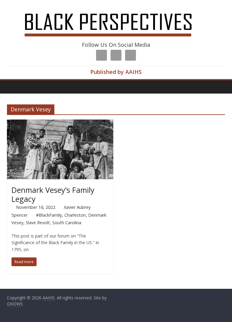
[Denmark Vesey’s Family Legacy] (60, 123)
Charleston (75, 215)
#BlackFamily (49, 215)
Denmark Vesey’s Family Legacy (53, 194)
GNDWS (15, 304)
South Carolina (66, 222)
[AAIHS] (116, 9)
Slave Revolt (38, 222)
